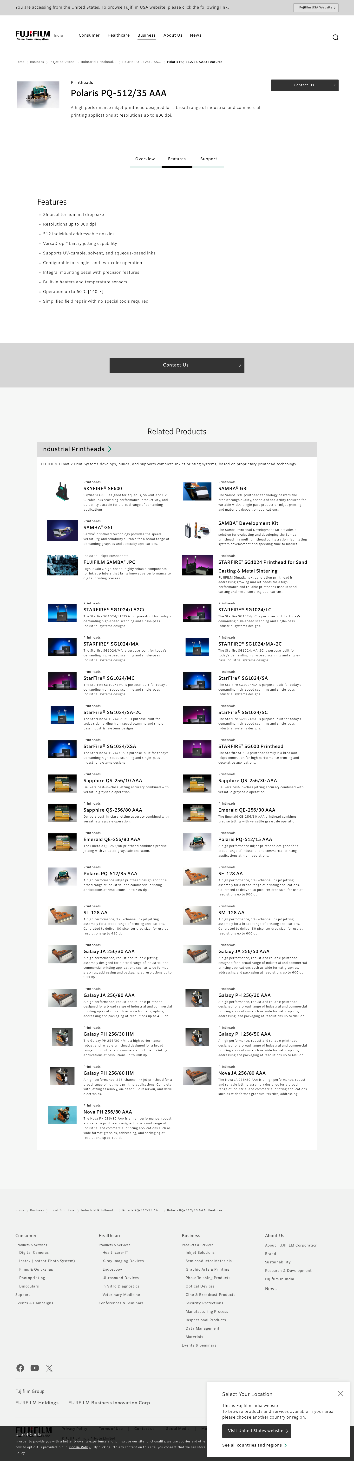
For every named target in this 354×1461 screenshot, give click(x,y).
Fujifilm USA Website (316, 7)
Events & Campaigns (34, 1303)
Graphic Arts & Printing (207, 1269)
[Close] (340, 1393)
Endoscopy (113, 1269)
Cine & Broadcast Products (211, 1295)
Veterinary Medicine (121, 1295)
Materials (194, 1337)
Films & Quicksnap (36, 1269)
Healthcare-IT (115, 1252)
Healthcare (110, 1236)
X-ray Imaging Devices (123, 1261)
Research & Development (288, 1271)
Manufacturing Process (207, 1312)
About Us (275, 1236)
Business (37, 62)
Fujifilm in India (279, 1279)
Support (22, 1295)
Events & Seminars (199, 1345)
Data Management (203, 1328)
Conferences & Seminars (121, 1303)
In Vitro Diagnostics (121, 1286)
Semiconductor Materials (209, 1261)
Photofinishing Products (208, 1278)
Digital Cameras (34, 1252)
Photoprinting (32, 1278)
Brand (270, 1254)
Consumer (26, 1236)
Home (20, 62)
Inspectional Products (206, 1320)
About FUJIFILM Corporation (291, 1245)
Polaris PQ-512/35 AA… (142, 62)
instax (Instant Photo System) (47, 1261)
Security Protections (204, 1303)
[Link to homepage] (32, 35)
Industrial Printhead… (99, 62)
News (271, 1289)
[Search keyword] (335, 37)
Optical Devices (200, 1286)
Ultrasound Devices (121, 1278)
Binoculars (29, 1286)
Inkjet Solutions (62, 62)
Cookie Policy (80, 1447)
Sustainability (278, 1262)
